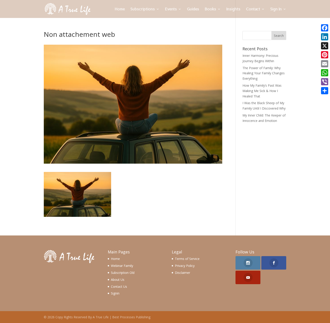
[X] (324, 45)
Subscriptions (142, 9)
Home (120, 9)
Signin (115, 293)
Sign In (276, 9)
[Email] (324, 63)
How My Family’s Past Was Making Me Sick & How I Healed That (262, 90)
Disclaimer (182, 272)
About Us (117, 279)
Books (210, 9)
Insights (233, 9)
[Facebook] (324, 27)
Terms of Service (187, 259)
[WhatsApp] (324, 72)
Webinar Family (122, 266)
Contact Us (119, 286)
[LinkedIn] (324, 36)
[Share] (324, 90)
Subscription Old (122, 272)
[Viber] (324, 81)
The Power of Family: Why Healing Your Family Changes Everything (263, 73)
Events (171, 9)
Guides (193, 9)
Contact (253, 9)
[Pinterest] (324, 54)
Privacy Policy (185, 266)
